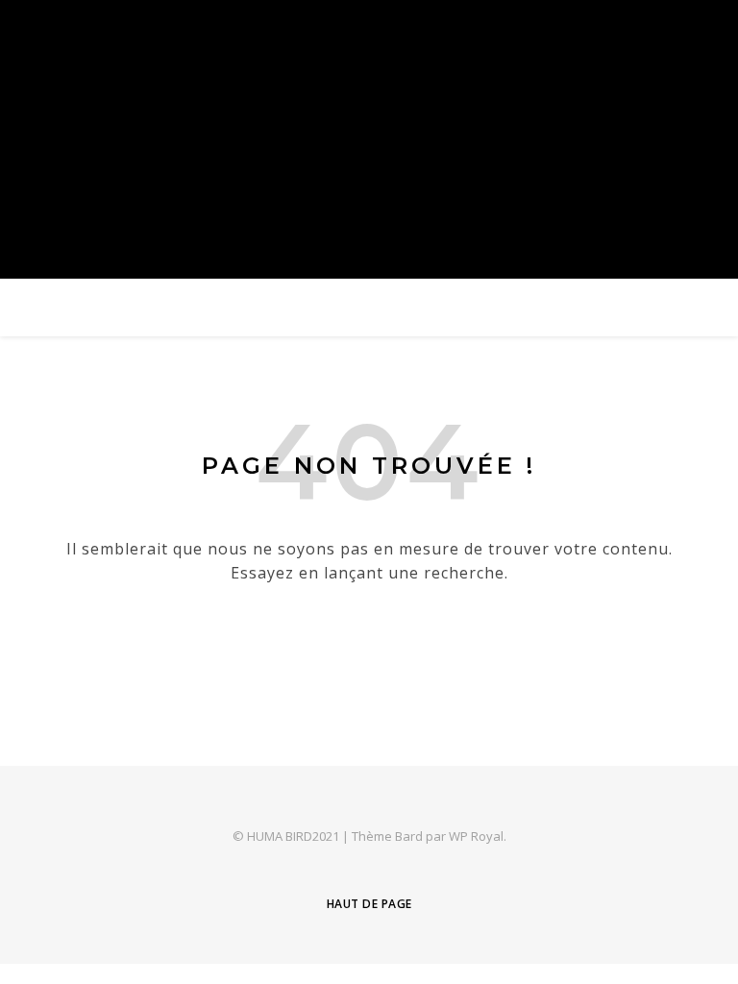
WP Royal (476, 836)
